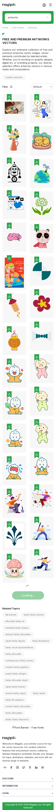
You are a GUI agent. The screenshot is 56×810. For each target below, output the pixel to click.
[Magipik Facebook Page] (11, 767)
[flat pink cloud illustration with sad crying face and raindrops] (14, 237)
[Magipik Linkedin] (36, 767)
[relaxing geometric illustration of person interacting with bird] (14, 503)
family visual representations (19, 647)
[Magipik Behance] (4, 767)
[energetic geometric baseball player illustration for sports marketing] (41, 531)
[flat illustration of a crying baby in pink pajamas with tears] (41, 369)
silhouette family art (14, 621)
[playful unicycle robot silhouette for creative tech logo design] (14, 172)
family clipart (39, 693)
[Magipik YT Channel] (42, 767)
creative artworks (14, 77)
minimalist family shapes (17, 628)
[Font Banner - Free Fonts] (28, 727)
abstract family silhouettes (18, 634)
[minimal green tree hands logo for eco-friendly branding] (41, 206)
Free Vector (18, 27)
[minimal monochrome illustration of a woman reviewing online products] (14, 205)
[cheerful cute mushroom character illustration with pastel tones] (14, 568)
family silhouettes (13, 713)
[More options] (22, 122)
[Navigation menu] (50, 4)
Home (5, 27)
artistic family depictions (17, 719)
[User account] (43, 5)
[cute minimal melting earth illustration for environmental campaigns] (41, 173)
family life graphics (14, 700)
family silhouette (13, 654)
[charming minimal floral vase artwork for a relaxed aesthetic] (14, 140)
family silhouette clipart (16, 680)
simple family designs (15, 673)
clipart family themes (15, 686)
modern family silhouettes (17, 706)
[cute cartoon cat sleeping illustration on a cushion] (41, 141)
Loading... (28, 595)
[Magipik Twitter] (23, 767)
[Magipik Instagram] (17, 767)
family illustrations (40, 641)
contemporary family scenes (19, 660)
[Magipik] (9, 5)
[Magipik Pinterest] (30, 767)
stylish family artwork (34, 614)
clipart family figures (15, 641)
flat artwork (10, 614)
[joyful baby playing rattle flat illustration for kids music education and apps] (14, 406)
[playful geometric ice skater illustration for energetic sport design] (41, 564)
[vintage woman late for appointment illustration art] (41, 108)
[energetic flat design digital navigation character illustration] (41, 499)
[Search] (47, 17)
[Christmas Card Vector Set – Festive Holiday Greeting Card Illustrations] (14, 107)
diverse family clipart (15, 693)
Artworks (32, 27)
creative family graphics (17, 667)
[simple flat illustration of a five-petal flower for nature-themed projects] (41, 304)
